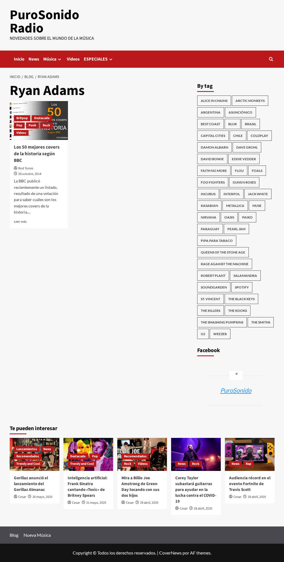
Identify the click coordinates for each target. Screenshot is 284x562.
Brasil (250, 124)
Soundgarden (214, 287)
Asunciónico (240, 112)
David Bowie (212, 159)
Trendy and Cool (28, 463)
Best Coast (210, 124)
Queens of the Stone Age (223, 252)
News (34, 59)
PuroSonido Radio (44, 22)
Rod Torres (25, 168)
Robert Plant (213, 276)
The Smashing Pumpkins (222, 322)
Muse (257, 206)
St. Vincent (210, 299)
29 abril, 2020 (149, 502)
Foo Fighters (213, 182)
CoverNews (170, 552)
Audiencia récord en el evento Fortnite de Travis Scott (249, 484)
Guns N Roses (244, 182)
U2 (203, 334)
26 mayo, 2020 (42, 497)
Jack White (258, 194)
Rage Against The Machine (224, 264)
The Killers (210, 310)
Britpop (22, 118)
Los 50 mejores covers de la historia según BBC (37, 154)
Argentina (210, 112)
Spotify (242, 287)
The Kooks (237, 310)
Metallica (235, 206)
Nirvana (208, 217)
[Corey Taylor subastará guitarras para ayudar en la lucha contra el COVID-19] (196, 454)
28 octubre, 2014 (29, 174)
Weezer (220, 334)
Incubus (208, 194)
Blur (232, 124)
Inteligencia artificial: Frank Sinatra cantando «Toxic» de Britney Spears (88, 486)
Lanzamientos (26, 449)
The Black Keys (241, 299)
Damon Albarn (214, 147)
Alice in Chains (214, 101)
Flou (239, 171)
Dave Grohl (247, 147)
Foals (257, 171)
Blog (14, 535)
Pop (19, 125)
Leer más (20, 221)
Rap (248, 463)
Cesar (22, 497)
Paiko (247, 217)
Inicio (19, 59)
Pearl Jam (236, 229)
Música (49, 59)
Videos (73, 59)
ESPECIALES (96, 59)
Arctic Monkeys (250, 101)
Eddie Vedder (244, 159)
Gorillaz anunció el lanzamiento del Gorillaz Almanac (31, 484)
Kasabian (209, 206)
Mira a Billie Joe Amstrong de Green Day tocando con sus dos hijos (140, 486)
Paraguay (210, 229)
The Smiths (260, 322)
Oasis (229, 217)
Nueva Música (37, 535)
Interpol (232, 194)
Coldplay (259, 136)
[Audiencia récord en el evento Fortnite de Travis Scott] (250, 454)
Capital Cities (213, 136)
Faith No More (214, 171)
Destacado (42, 118)
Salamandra (245, 276)
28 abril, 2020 (203, 508)
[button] (271, 59)
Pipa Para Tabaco (217, 241)
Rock (46, 125)
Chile (238, 136)
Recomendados (27, 456)
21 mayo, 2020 (96, 502)
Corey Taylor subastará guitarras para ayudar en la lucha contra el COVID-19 (195, 489)
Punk (32, 125)
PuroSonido (235, 390)
